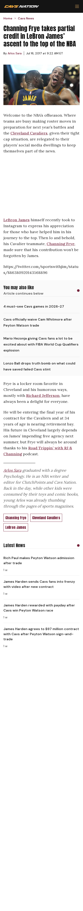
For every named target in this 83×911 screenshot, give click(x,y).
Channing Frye (60, 243)
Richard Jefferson (43, 395)
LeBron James (16, 219)
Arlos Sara (12, 470)
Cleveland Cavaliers (28, 133)
